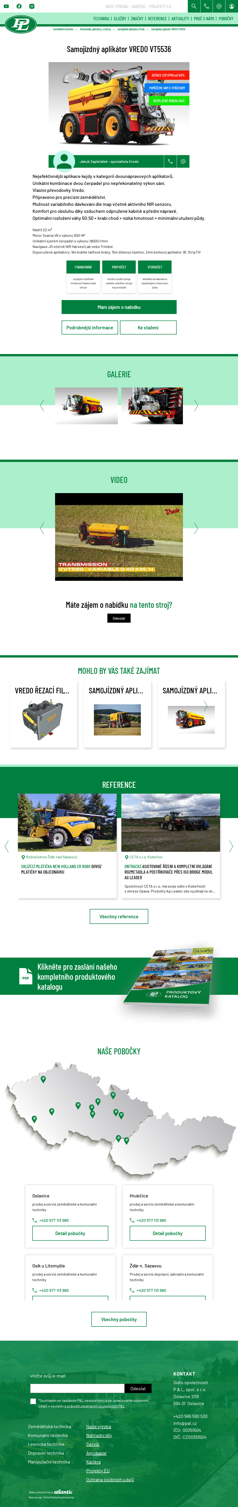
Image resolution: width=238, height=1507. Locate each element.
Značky (137, 18)
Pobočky (226, 18)
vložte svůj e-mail (48, 1375)
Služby (120, 18)
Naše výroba (117, 6)
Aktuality (180, 18)
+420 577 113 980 (54, 1220)
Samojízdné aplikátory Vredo (131, 29)
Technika (101, 18)
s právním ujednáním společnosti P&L (94, 1406)
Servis (92, 1444)
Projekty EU (160, 6)
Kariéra (138, 6)
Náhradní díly (99, 1435)
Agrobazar (96, 1453)
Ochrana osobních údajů (110, 1479)
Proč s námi (204, 18)
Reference (157, 18)
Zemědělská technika (63, 29)
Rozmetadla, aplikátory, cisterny (95, 29)
